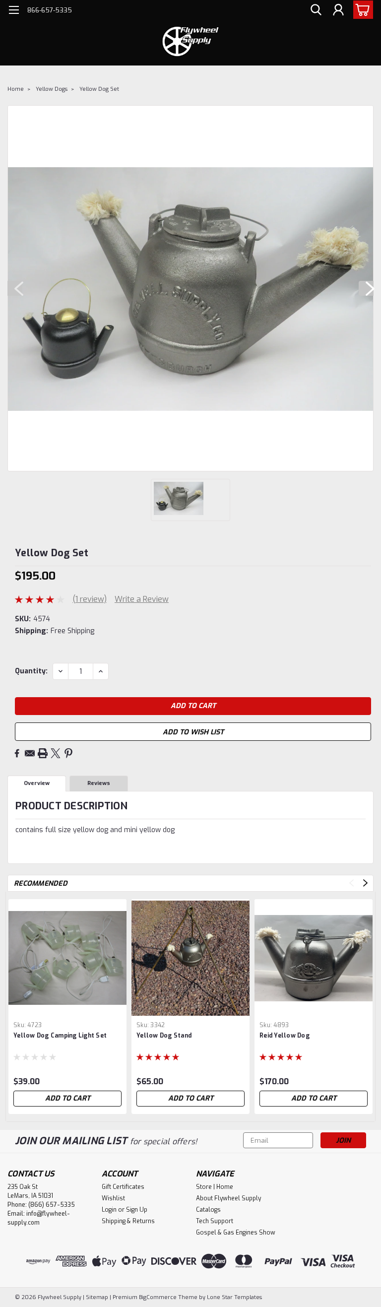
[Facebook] (17, 753)
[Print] (43, 753)
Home (15, 89)
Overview (37, 783)
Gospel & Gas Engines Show (235, 1233)
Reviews (98, 783)
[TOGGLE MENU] (13, 11)
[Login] (338, 10)
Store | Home (214, 1187)
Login (109, 1210)
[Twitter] (56, 753)
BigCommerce (158, 1297)
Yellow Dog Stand (163, 1036)
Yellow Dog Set (99, 89)
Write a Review (142, 599)
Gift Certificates (123, 1187)
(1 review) (89, 599)
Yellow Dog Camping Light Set (60, 1036)
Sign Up (136, 1210)
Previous (14, 288)
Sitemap (97, 1297)
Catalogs (208, 1210)
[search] (316, 10)
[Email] (30, 753)
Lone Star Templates (234, 1297)
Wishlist (113, 1198)
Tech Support (214, 1221)
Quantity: (31, 671)
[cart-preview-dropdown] (361, 9)
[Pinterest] (68, 753)
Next (366, 288)
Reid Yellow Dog (284, 1036)
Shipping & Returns (128, 1221)
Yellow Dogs (51, 89)
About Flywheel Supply (228, 1198)
